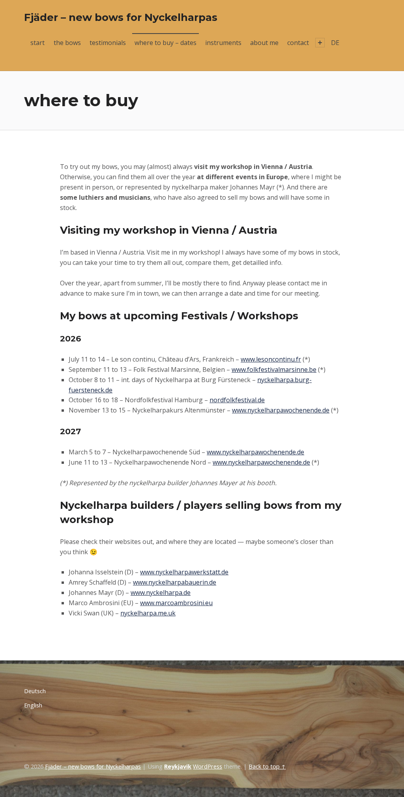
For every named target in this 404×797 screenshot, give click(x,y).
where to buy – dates (165, 42)
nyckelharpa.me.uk (148, 613)
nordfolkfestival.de (237, 400)
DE (335, 42)
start (37, 42)
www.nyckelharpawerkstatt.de (184, 572)
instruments (223, 42)
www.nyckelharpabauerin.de (174, 582)
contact (298, 42)
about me (264, 42)
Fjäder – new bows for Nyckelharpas (120, 17)
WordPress (207, 766)
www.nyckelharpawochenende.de (280, 410)
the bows (67, 42)
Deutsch (35, 691)
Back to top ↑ (267, 766)
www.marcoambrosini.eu (176, 602)
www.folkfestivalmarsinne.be (274, 369)
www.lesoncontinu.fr (271, 359)
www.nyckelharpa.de (161, 592)
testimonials (108, 42)
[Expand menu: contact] (320, 42)
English (33, 705)
